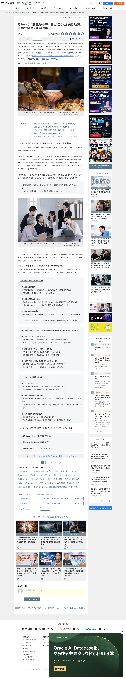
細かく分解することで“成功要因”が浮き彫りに (51, 127)
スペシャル (30, 8)
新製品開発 (57, 504)
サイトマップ (27, 645)
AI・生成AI (73, 8)
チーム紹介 (46, 640)
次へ (56, 462)
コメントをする (32, 599)
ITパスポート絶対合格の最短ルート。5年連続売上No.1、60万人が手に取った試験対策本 (51, 608)
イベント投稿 (47, 645)
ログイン (108, 3)
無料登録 (119, 3)
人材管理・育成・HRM (61, 498)
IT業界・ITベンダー (26, 509)
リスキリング (58, 8)
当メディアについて (29, 660)
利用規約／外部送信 (29, 651)
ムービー (44, 8)
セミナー (17, 8)
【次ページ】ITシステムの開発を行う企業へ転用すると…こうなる (51, 456)
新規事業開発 (24, 504)
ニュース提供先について (30, 657)
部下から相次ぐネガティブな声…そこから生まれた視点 (55, 124)
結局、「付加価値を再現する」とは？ (48, 133)
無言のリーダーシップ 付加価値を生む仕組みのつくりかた (52, 56)
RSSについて (27, 654)
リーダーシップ (25, 39)
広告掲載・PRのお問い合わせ (99, 508)
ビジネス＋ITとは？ (28, 4)
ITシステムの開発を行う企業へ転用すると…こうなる (54, 130)
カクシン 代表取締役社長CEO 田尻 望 (34, 63)
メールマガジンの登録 (29, 640)
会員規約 (25, 648)
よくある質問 (27, 643)
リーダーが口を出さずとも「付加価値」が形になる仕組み (56, 136)
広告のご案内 (47, 643)
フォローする (38, 39)
